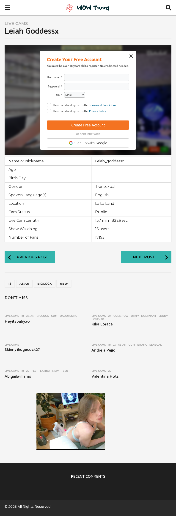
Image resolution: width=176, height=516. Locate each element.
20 (27, 370)
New (64, 283)
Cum (54, 315)
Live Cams (16, 23)
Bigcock (44, 283)
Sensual (155, 344)
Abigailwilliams (18, 376)
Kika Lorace (102, 324)
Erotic (142, 344)
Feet (34, 370)
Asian (24, 283)
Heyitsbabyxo (17, 321)
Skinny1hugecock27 (22, 349)
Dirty (135, 315)
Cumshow (121, 315)
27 (109, 315)
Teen (64, 370)
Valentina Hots (105, 376)
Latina (45, 370)
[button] (7, 7)
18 (9, 283)
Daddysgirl (68, 315)
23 (114, 344)
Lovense (97, 319)
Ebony (163, 315)
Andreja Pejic (103, 350)
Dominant (148, 315)
